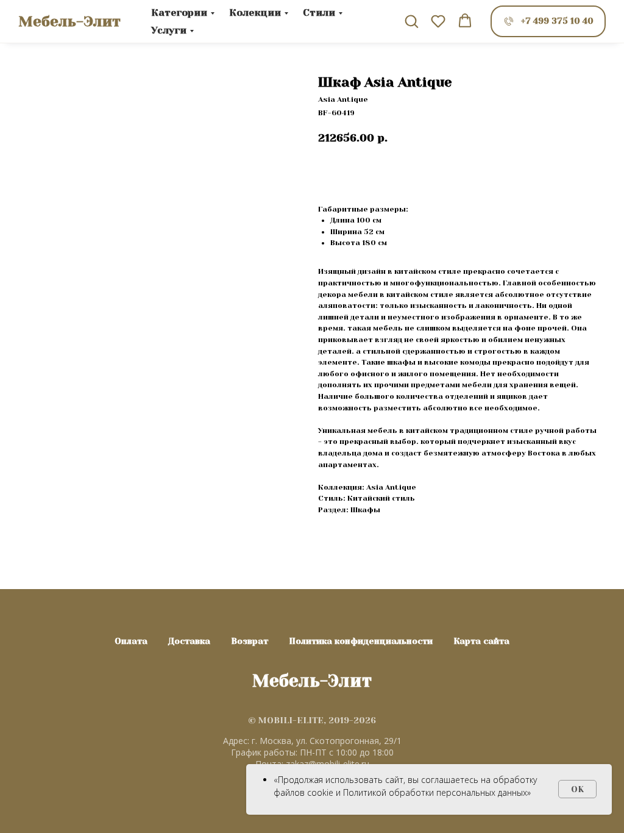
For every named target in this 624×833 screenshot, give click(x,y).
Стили (319, 12)
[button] (411, 20)
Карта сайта (481, 641)
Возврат (249, 641)
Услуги (168, 30)
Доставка (189, 641)
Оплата (131, 641)
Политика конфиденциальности (361, 641)
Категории (179, 12)
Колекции (255, 12)
